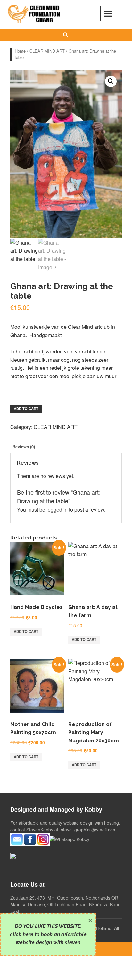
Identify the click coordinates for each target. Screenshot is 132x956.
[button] (111, 81)
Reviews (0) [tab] (23, 447)
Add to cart (26, 408)
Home (20, 51)
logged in (57, 509)
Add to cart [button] (26, 631)
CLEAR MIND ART (47, 51)
